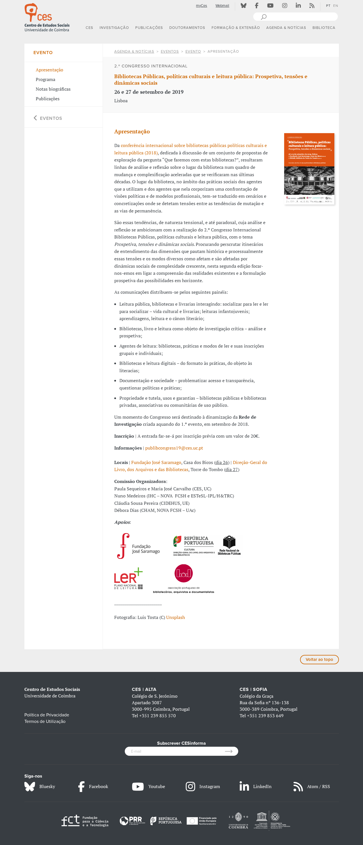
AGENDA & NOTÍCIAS (134, 51)
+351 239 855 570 (157, 715)
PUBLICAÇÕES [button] (149, 27)
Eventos (170, 51)
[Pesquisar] (263, 16)
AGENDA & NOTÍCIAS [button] (286, 27)
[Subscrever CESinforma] (231, 751)
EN (335, 6)
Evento (193, 51)
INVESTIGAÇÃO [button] (114, 27)
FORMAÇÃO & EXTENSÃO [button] (236, 27)
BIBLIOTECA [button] (324, 27)
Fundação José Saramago (156, 462)
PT (328, 6)
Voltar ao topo (319, 659)
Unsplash (175, 617)
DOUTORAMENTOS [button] (187, 27)
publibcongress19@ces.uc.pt (174, 448)
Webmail (222, 5)
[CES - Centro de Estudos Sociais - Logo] (47, 17)
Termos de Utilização (45, 721)
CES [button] (89, 27)
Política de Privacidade (46, 715)
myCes (201, 5)
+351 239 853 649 (265, 715)
